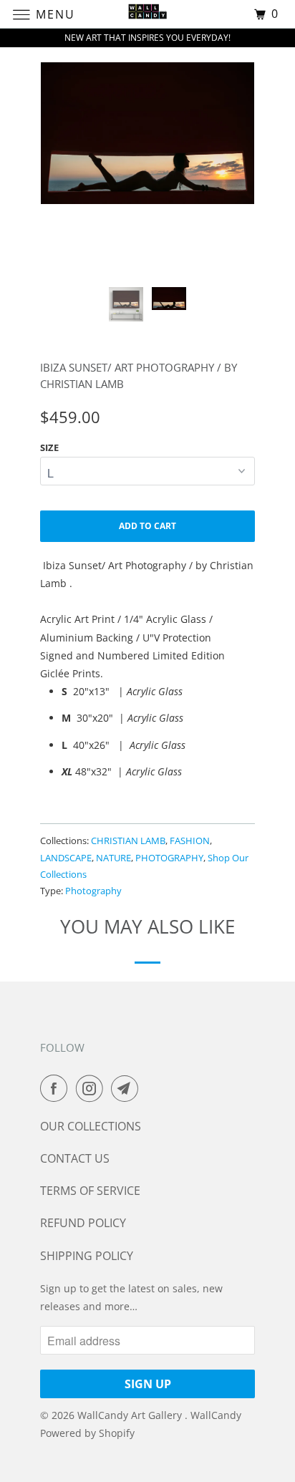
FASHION (190, 840)
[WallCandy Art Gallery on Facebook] (56, 1088)
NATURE (113, 857)
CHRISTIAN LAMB (128, 840)
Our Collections (90, 1126)
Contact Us (75, 1158)
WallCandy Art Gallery (131, 1415)
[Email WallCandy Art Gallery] (127, 1088)
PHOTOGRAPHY (169, 857)
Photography (93, 890)
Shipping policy (86, 1256)
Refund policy (83, 1223)
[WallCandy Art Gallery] (147, 14)
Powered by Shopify (87, 1433)
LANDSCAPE (66, 857)
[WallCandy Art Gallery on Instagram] (92, 1088)
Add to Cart (147, 526)
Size (49, 447)
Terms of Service (90, 1190)
